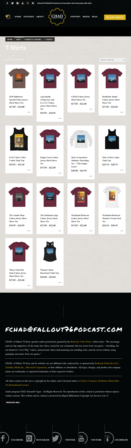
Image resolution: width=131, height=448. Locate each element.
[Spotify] (28, 3)
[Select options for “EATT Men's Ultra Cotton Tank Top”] (28, 170)
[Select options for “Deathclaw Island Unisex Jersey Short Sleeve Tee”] (121, 112)
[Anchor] (118, 434)
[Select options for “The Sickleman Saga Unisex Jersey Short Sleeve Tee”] (59, 231)
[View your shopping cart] (8, 16)
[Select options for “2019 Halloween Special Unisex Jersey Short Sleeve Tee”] (28, 112)
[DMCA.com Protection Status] (13, 402)
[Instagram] (17, 3)
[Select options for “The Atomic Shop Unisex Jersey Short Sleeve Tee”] (28, 231)
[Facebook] (7, 3)
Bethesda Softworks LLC (106, 363)
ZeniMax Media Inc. (15, 367)
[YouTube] (23, 3)
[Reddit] (66, 434)
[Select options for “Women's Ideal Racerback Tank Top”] (59, 282)
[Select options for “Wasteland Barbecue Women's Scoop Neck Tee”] (121, 231)
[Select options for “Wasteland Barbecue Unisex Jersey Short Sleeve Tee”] (90, 231)
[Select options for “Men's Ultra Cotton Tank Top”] (121, 170)
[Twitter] (12, 3)
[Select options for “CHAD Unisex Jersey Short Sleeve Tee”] (90, 109)
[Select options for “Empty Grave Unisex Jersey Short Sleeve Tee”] (59, 173)
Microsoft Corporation (36, 367)
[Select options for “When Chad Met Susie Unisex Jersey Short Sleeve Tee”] (28, 285)
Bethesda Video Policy (81, 341)
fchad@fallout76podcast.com (64, 329)
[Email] (33, 3)
